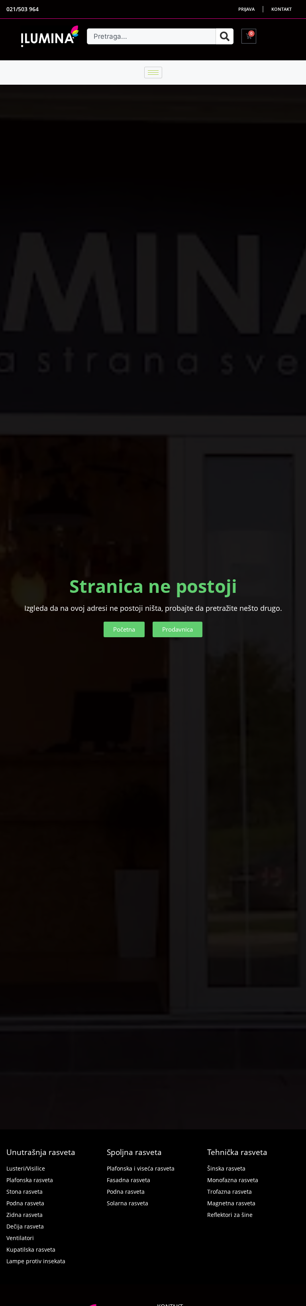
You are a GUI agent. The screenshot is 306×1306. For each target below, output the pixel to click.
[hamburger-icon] (153, 72)
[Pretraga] (224, 36)
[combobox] (151, 36)
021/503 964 (22, 9)
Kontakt (281, 9)
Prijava (246, 9)
